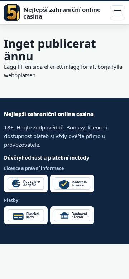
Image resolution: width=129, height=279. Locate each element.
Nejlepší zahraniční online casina (62, 13)
